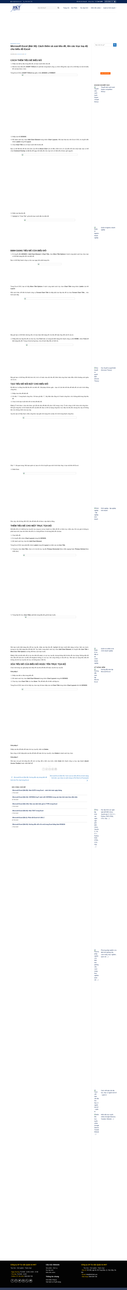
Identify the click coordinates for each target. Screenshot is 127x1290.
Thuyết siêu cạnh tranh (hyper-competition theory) (108, 89)
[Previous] (97, 65)
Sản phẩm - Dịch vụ (51, 1268)
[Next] (113, 65)
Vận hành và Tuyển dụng (53, 1282)
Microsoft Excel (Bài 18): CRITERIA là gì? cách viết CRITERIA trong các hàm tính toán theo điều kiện (44, 797)
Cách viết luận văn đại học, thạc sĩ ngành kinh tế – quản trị (108, 1093)
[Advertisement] (63, 26)
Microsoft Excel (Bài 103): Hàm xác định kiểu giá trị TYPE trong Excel (34, 804)
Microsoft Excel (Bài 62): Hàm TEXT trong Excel (27, 810)
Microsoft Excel (15, 43)
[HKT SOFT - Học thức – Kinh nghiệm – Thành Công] (22, 8)
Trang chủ (66, 8)
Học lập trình (84, 8)
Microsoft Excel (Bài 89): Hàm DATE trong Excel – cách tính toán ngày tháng (37, 790)
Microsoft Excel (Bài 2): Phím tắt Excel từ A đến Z (28, 817)
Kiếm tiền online (96, 8)
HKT (25, 54)
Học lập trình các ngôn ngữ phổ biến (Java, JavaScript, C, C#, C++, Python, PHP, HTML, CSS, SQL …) (108, 814)
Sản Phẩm (74, 8)
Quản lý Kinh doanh (109, 8)
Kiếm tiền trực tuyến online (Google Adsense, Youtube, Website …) (108, 1117)
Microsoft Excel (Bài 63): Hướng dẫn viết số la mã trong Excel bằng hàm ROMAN (38, 824)
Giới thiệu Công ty (51, 1280)
